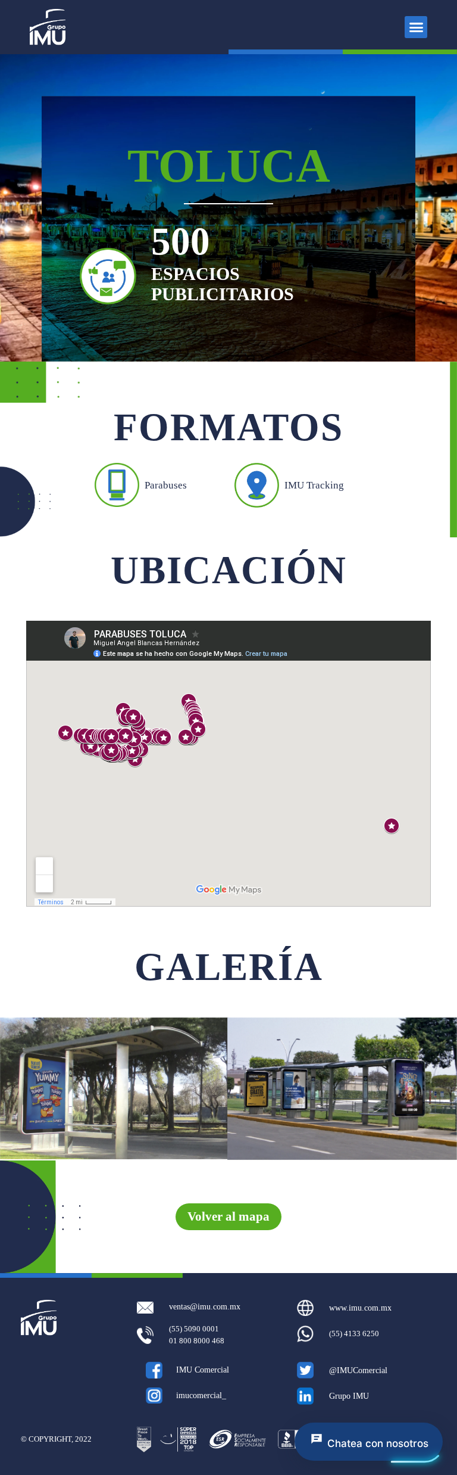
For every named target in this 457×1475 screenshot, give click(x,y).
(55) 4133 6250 (354, 1333)
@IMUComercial (358, 1370)
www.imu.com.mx (360, 1307)
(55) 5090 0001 (194, 1328)
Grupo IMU (349, 1396)
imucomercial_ (201, 1395)
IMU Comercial (202, 1369)
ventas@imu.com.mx (204, 1306)
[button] (416, 27)
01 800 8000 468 (196, 1340)
